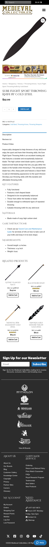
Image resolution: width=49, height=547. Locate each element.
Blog (5, 469)
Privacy (6, 482)
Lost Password (9, 523)
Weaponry (12, 84)
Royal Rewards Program (35, 477)
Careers (7, 488)
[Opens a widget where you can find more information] (40, 543)
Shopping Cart (9, 510)
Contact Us (32, 517)
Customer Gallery (10, 472)
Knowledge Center (10, 475)
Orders (6, 508)
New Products (31, 486)
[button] (44, 10)
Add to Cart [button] (12, 295)
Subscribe (39, 364)
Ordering (29, 465)
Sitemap (31, 520)
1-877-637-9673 (34, 508)
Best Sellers (30, 483)
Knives (20, 84)
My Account (8, 505)
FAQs (28, 474)
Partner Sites (8, 485)
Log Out (7, 520)
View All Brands (24, 448)
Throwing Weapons (35, 124)
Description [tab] (6, 135)
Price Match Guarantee (34, 471)
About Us (7, 463)
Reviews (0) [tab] (6, 139)
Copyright (7, 479)
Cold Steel (13, 124)
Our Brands (8, 466)
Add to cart (24, 109)
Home (4, 84)
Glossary (7, 491)
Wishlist (6, 517)
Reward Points (9, 514)
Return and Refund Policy (35, 468)
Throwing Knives (30, 84)
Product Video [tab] (8, 144)
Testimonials (30, 480)
